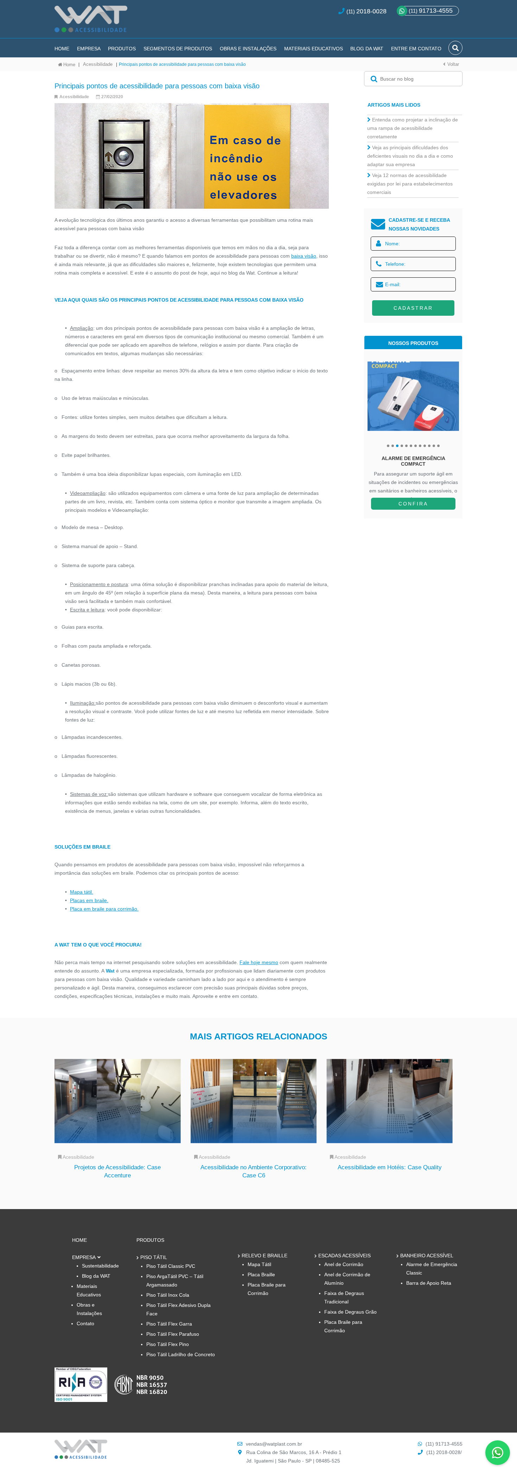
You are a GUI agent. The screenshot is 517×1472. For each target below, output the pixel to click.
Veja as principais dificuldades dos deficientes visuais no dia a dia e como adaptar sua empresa (410, 156)
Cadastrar (413, 308)
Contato (85, 1323)
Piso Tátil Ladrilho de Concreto (180, 1354)
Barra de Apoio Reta (428, 1283)
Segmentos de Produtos (177, 48)
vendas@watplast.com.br (274, 1444)
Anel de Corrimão (343, 1264)
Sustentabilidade (100, 1266)
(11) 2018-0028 (443, 1452)
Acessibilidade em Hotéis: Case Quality (390, 1167)
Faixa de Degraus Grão (350, 1312)
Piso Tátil (153, 1257)
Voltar (453, 64)
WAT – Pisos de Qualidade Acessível (91, 22)
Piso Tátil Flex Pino (167, 1344)
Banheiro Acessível (426, 1255)
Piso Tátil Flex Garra (169, 1324)
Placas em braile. (89, 900)
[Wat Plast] (81, 1457)
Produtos (122, 48)
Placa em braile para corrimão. (104, 909)
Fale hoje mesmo (259, 962)
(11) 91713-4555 (444, 1444)
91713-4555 (431, 10)
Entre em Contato (416, 48)
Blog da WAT (366, 48)
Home (62, 48)
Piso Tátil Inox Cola (167, 1295)
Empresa (89, 48)
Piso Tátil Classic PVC (170, 1266)
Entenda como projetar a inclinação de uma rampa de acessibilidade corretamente (412, 128)
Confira (413, 504)
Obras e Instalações (248, 48)
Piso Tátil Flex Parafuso (172, 1334)
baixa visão (303, 256)
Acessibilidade (98, 64)
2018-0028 (371, 11)
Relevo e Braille (264, 1255)
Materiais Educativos (313, 48)
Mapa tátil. (81, 892)
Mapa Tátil (259, 1264)
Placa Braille (261, 1274)
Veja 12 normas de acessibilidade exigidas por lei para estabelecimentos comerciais (410, 183)
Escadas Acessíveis (344, 1255)
